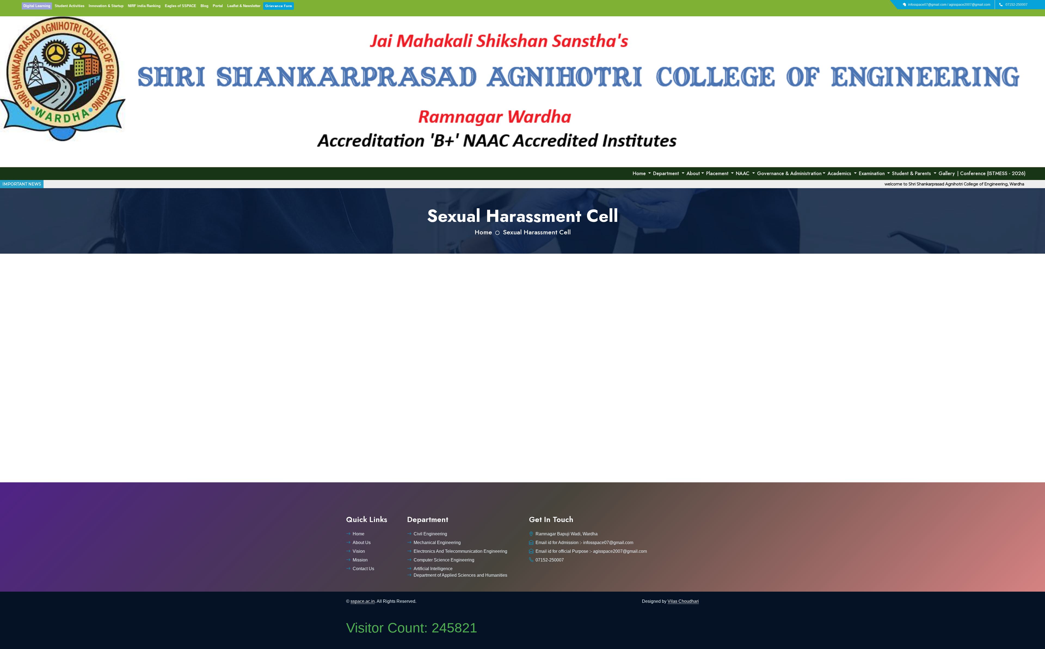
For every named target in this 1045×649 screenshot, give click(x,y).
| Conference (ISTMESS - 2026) (991, 173)
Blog (204, 6)
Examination (872, 173)
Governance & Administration (789, 173)
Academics (840, 173)
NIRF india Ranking (144, 6)
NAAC (743, 173)
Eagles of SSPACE (180, 6)
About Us (362, 542)
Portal (218, 6)
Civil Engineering (430, 534)
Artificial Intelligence (433, 568)
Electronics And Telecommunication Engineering (460, 551)
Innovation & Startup (106, 6)
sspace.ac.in (363, 601)
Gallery (947, 173)
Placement (718, 173)
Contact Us (363, 568)
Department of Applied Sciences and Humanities (460, 575)
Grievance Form (278, 5)
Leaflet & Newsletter (243, 6)
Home (640, 173)
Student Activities (69, 6)
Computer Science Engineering (444, 560)
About (693, 173)
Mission (360, 560)
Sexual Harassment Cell (537, 232)
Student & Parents (912, 173)
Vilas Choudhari (683, 601)
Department (666, 173)
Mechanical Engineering (437, 542)
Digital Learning (36, 6)
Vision (359, 551)
